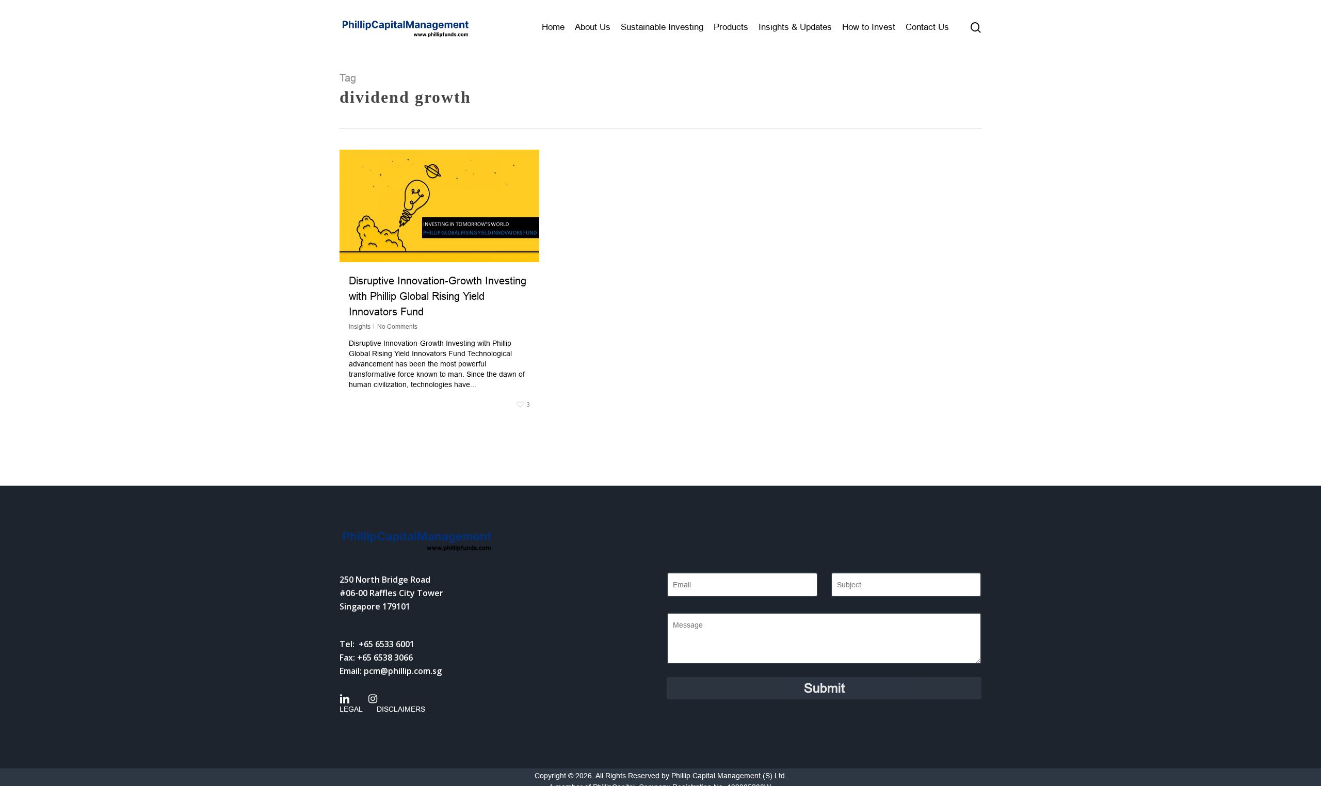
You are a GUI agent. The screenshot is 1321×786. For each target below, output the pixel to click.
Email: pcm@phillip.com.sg (391, 671)
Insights (359, 326)
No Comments (397, 326)
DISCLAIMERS (401, 709)
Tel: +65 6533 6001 (377, 644)
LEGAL (351, 709)
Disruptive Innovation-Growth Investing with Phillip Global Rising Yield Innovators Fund (437, 296)
